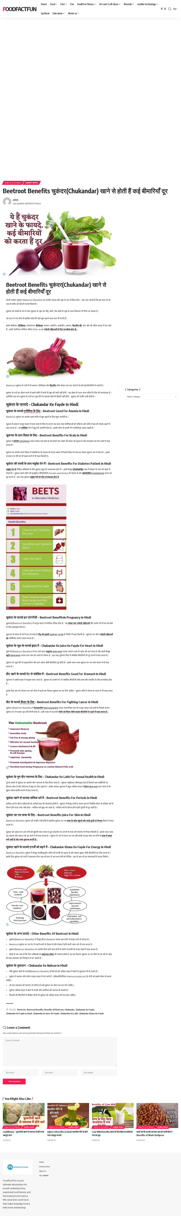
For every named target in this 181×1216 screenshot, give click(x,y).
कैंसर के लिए (27, 702)
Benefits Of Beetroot (54, 1009)
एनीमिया (24, 427)
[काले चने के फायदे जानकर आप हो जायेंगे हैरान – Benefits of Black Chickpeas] (157, 1115)
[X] (165, 9)
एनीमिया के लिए (32, 411)
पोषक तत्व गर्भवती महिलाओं (79, 623)
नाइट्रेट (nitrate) (54, 651)
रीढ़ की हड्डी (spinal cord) (50, 634)
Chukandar (70, 1009)
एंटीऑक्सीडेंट (78, 469)
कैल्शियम (39, 325)
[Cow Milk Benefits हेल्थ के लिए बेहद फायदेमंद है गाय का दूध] (113, 1115)
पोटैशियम (21, 325)
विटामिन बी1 (77, 325)
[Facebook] (161, 9)
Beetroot (21, 1009)
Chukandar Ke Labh (69, 1013)
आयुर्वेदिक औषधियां (31, 183)
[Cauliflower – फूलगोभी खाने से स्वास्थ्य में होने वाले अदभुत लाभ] (24, 1115)
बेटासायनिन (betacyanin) (46, 707)
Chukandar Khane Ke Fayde (91, 1013)
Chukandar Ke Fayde (85, 1009)
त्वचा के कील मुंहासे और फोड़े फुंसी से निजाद (84, 820)
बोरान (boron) (90, 786)
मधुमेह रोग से (11, 469)
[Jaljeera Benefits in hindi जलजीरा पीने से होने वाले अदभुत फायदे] (68, 1115)
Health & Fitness (13, 183)
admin (15, 199)
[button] (169, 8)
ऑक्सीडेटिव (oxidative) (93, 473)
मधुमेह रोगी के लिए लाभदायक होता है (44, 477)
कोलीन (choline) (21, 441)
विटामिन (53, 385)
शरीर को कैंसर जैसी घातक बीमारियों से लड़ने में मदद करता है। (83, 711)
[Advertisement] (88, 43)
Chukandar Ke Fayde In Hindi (19, 1013)
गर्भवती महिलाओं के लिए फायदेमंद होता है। (61, 329)
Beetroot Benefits (35, 1009)
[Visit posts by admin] (7, 201)
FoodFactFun (19, 9)
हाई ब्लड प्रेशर (48, 954)
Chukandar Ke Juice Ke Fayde (46, 1013)
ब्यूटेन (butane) (13, 655)
